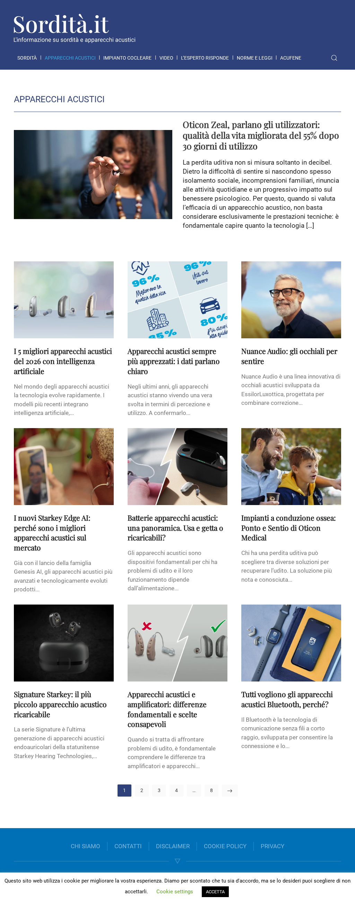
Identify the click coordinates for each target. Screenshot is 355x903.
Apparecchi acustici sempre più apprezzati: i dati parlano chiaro (174, 361)
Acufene (290, 58)
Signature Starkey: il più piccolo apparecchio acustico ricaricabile (60, 704)
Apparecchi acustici (70, 58)
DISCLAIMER (173, 846)
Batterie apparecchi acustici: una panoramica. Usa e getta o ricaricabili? (175, 527)
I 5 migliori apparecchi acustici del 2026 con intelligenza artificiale (63, 361)
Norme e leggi (254, 58)
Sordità (27, 58)
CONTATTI (128, 846)
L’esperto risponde (205, 58)
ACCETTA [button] (215, 891)
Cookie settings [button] (174, 891)
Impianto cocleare (127, 58)
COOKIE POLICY (225, 846)
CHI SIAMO (85, 846)
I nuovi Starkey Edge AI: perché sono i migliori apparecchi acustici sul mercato (52, 532)
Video (166, 58)
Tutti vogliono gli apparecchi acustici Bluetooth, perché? (287, 699)
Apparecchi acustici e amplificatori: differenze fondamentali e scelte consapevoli (167, 709)
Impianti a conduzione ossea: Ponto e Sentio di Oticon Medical (288, 527)
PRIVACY (272, 846)
